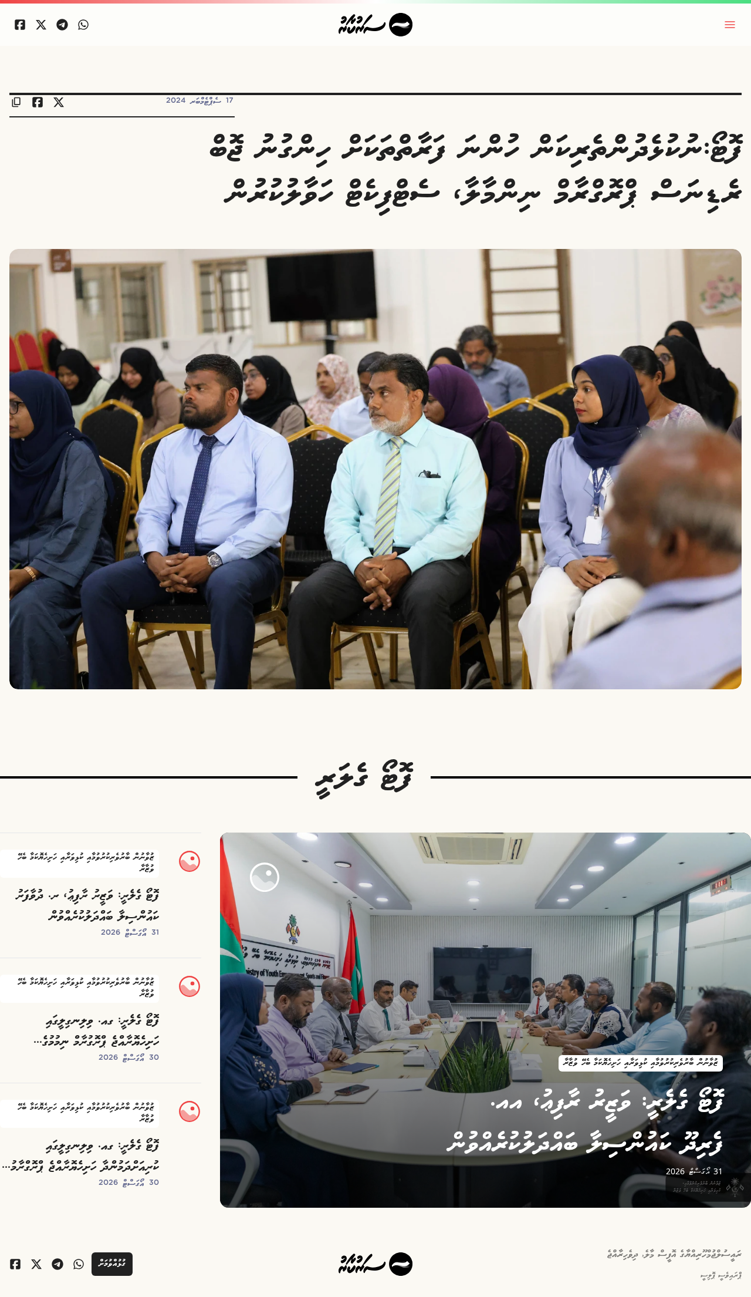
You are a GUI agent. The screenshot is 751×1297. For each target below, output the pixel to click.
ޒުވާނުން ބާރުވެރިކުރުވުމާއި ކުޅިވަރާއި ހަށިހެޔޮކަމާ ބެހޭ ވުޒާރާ (640, 1063)
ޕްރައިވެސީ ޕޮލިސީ (721, 1275)
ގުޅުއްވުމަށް (112, 1263)
